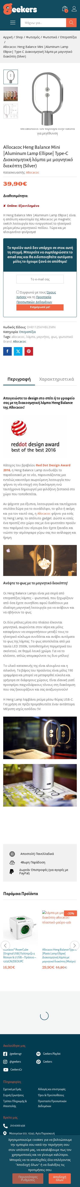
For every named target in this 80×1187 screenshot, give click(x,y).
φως (54, 337)
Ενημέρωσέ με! (40, 307)
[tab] (19, 381)
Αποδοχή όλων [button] (59, 1178)
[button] (15, 942)
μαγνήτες (43, 337)
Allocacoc (32, 172)
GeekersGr (16, 1069)
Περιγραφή (19, 379)
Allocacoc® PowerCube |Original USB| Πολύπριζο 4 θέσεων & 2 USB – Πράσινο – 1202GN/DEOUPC (19, 955)
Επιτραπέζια (27, 332)
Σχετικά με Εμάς (12, 1089)
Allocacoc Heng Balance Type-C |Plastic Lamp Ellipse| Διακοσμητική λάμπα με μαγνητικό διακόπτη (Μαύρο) (59, 955)
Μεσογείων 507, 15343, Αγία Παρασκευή (32, 1133)
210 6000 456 (17, 1125)
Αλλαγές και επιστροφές (51, 1089)
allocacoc (18, 337)
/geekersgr (15, 1053)
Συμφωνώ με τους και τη (36, 297)
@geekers (15, 1061)
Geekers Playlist (51, 1053)
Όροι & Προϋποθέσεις (51, 1095)
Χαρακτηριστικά (56, 379)
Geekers (47, 1061)
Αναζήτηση (71, 22)
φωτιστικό (66, 337)
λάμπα (30, 337)
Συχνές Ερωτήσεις (13, 1095)
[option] (10, 76)
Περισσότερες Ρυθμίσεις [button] (28, 1178)
